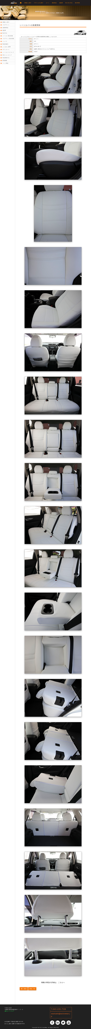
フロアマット (5, 25)
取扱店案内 (5, 44)
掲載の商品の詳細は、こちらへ (53, 982)
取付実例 (77, 2)
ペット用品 (5, 63)
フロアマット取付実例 (8, 38)
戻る (32, 988)
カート (47, 2)
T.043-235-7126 (58, 1009)
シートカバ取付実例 (7, 35)
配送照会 (54, 2)
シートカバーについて (8, 52)
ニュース (4, 41)
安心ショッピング (7, 55)
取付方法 (4, 33)
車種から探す (27, 2)
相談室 (61, 2)
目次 (23, 988)
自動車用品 (5, 27)
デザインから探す (38, 2)
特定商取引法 (5, 57)
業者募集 (4, 60)
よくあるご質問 (6, 46)
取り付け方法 (68, 2)
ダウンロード (5, 49)
